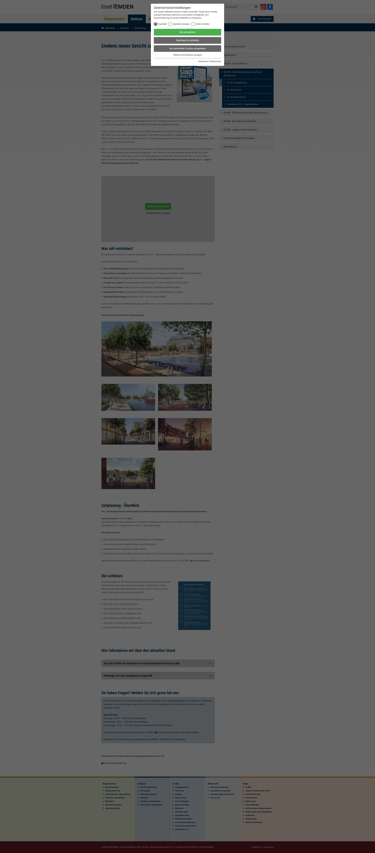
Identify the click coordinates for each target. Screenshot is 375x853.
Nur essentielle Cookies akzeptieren (187, 48)
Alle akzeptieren (187, 32)
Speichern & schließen (187, 40)
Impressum (203, 61)
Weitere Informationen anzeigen (187, 55)
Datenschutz (215, 61)
